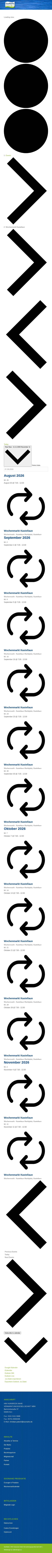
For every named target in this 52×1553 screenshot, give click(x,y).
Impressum (8, 1532)
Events (8, 155)
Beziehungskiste (9, 1452)
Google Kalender (11, 1368)
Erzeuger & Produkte (11, 1483)
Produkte (7, 1449)
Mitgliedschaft (9, 1456)
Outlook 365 (9, 1373)
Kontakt (6, 1464)
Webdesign (7, 1549)
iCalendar (8, 1370)
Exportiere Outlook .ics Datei (15, 1382)
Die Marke (7, 1445)
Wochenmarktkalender (11, 1486)
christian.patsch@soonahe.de (21, 1422)
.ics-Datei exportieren (13, 1379)
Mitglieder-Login (9, 1505)
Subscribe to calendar (12, 1333)
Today (6, 444)
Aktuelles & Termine (11, 1441)
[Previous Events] (26, 369)
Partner (6, 1460)
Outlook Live (9, 1376)
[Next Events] (26, 439)
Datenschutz (8, 1523)
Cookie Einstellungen (11, 1528)
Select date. (36, 465)
